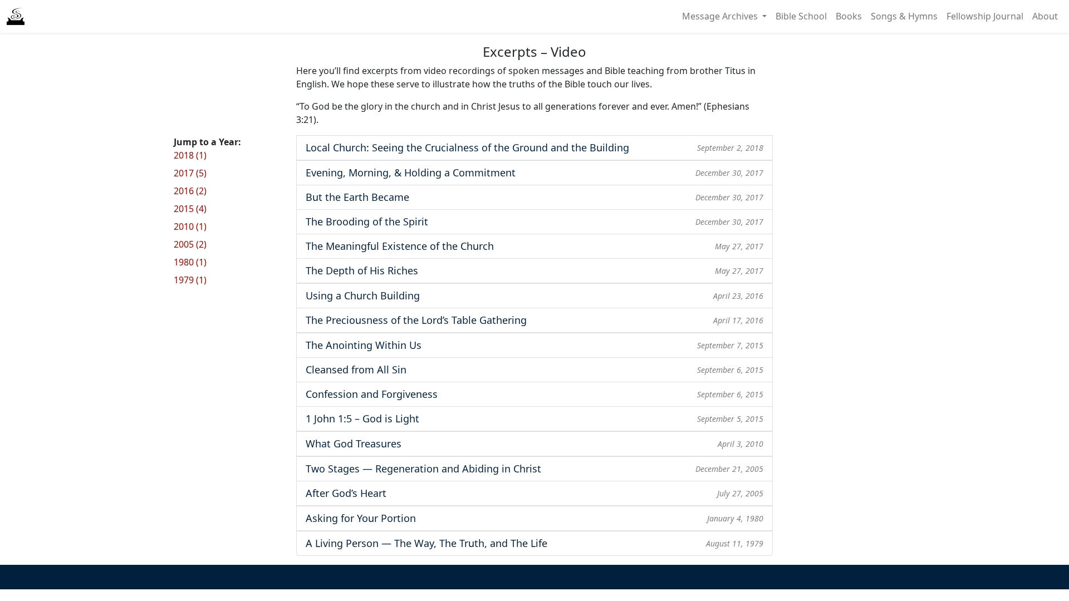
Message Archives (721, 16)
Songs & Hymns (904, 16)
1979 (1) (190, 280)
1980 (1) (190, 262)
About (1045, 16)
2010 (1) (190, 226)
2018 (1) (190, 155)
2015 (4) (190, 209)
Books (849, 16)
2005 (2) (190, 244)
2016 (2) (190, 191)
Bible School (801, 16)
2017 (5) (190, 173)
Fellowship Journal (985, 16)
